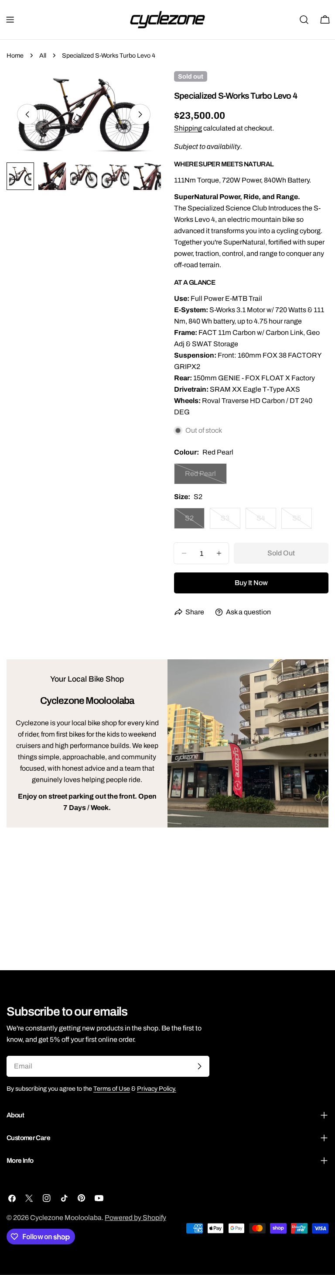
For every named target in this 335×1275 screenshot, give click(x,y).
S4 (266, 521)
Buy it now (251, 582)
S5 (302, 521)
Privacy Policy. (156, 1088)
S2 (195, 521)
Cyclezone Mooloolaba (66, 1217)
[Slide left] (27, 114)
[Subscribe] (199, 1066)
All (42, 55)
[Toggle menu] (10, 19)
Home (15, 55)
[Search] (304, 19)
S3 (230, 521)
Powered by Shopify (135, 1217)
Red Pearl (206, 477)
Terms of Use (111, 1088)
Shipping (188, 128)
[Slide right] (140, 114)
